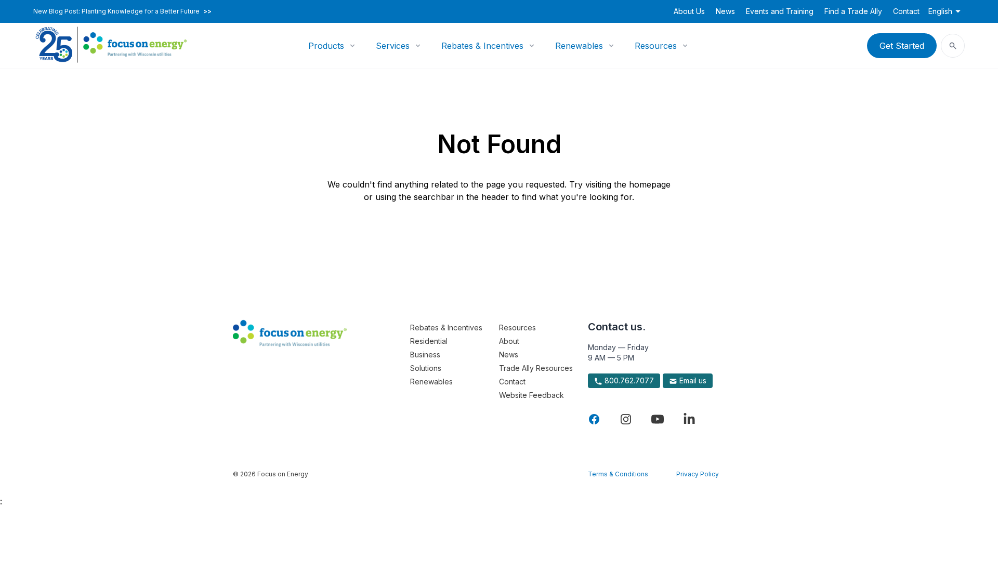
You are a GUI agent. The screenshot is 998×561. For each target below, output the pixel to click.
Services (393, 46)
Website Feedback (531, 395)
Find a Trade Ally (853, 11)
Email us (691, 380)
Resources (656, 46)
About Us (689, 11)
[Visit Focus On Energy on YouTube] (657, 419)
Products (326, 46)
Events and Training (779, 11)
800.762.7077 (628, 380)
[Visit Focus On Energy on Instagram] (626, 419)
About (509, 341)
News (725, 11)
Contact (906, 11)
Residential (429, 341)
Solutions (425, 368)
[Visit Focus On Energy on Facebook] (594, 419)
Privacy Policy (697, 474)
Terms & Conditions (618, 474)
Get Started (901, 46)
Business (425, 354)
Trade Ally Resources (536, 368)
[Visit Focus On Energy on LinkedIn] (689, 419)
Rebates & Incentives (482, 46)
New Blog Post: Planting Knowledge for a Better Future (122, 11)
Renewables (579, 46)
